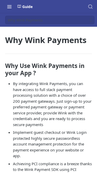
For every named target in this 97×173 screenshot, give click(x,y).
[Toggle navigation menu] (9, 6)
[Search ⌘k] (90, 6)
